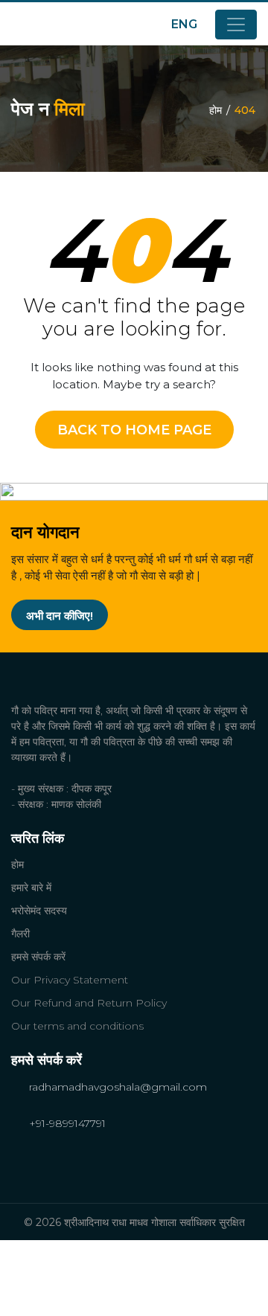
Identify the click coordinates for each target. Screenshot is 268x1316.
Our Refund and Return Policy (89, 1003)
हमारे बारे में (31, 887)
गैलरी (20, 933)
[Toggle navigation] (236, 24)
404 (244, 110)
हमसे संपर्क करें (38, 956)
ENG (185, 24)
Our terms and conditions (77, 1026)
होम (215, 110)
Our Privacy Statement (69, 979)
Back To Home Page (134, 430)
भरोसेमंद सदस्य (39, 910)
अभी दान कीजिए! (59, 616)
